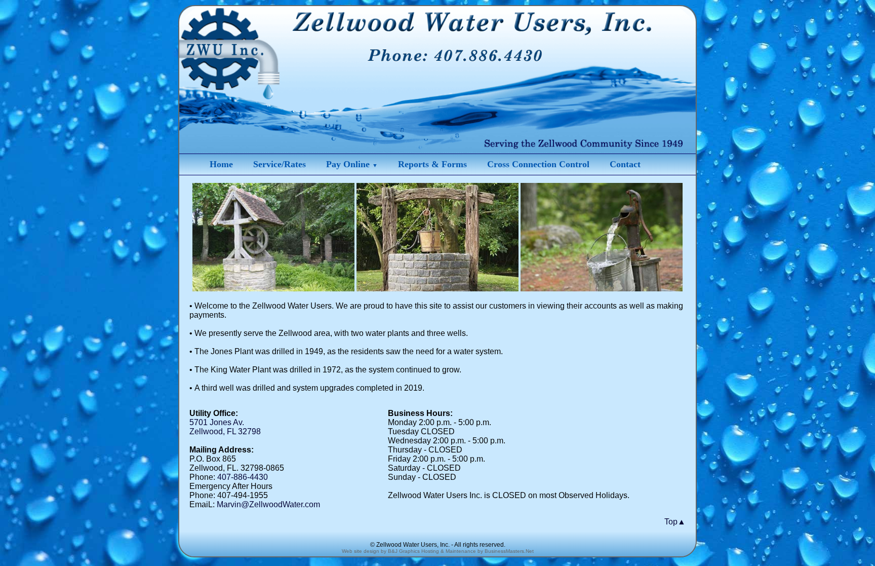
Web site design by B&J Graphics (381, 551)
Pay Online (352, 164)
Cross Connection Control (538, 164)
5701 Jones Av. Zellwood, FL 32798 (225, 427)
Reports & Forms (432, 164)
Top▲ (675, 521)
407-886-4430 (242, 477)
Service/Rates (279, 164)
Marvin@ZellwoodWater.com (268, 504)
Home (221, 164)
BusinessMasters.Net (509, 551)
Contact (625, 164)
